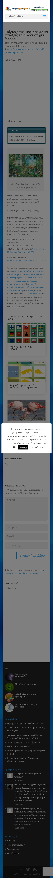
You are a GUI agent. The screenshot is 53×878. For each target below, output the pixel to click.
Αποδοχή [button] (23, 447)
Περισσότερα (36, 447)
